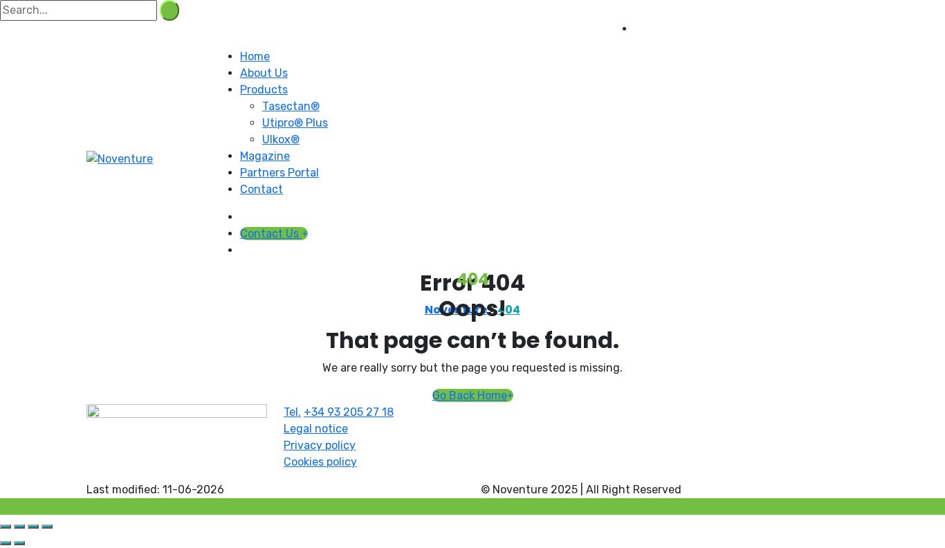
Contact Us (271, 233)
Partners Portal (279, 172)
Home (255, 56)
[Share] (33, 526)
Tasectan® (291, 106)
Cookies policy (320, 461)
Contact (261, 189)
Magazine (265, 156)
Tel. (292, 412)
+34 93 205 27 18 (349, 412)
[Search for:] (78, 10)
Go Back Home (469, 395)
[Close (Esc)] (47, 526)
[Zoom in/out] (5, 526)
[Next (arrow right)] (19, 543)
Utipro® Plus (295, 122)
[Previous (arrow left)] (5, 543)
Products (264, 89)
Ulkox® (281, 139)
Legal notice (316, 428)
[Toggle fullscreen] (19, 526)
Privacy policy (320, 445)
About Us (264, 73)
